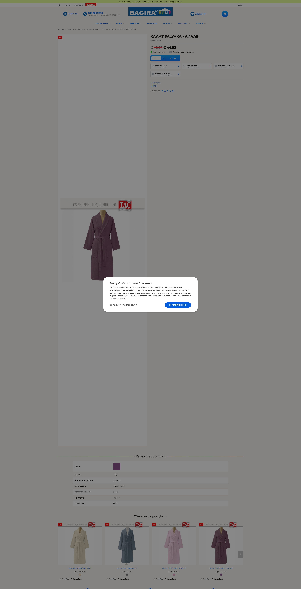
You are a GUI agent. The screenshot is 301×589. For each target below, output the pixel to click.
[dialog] (150, 294)
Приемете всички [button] (178, 305)
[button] (123, 305)
